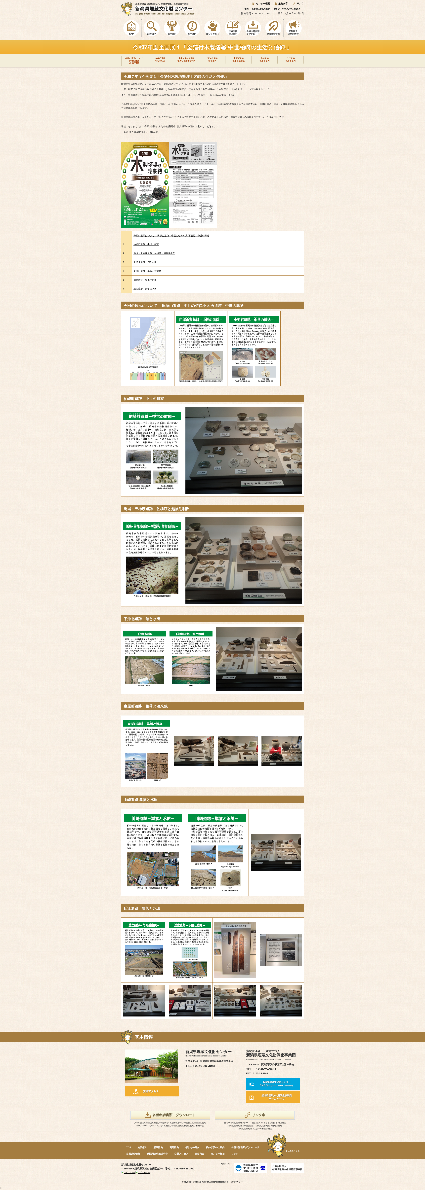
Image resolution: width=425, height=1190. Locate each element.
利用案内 (174, 1147)
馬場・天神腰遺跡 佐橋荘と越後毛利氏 (154, 253)
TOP (128, 1147)
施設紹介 (142, 1147)
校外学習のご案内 (215, 1147)
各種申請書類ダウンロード (245, 1147)
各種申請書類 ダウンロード (174, 1115)
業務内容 (283, 3)
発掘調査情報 (133, 1153)
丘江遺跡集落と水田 (291, 59)
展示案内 (158, 1147)
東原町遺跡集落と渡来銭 (239, 59)
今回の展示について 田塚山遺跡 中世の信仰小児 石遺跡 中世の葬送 (171, 235)
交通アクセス (151, 1091)
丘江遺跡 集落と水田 (145, 288)
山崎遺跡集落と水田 (265, 59)
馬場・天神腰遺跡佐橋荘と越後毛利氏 (186, 59)
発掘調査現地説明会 (157, 1153)
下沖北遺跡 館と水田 (145, 262)
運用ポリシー (237, 1182)
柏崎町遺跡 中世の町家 (146, 244)
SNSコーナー (277, 1084)
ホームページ (276, 1097)
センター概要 (263, 3)
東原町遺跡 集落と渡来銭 (147, 271)
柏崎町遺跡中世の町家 (160, 59)
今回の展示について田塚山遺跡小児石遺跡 (134, 60)
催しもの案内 (192, 1147)
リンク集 (258, 1115)
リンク (300, 3)
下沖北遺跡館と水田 (212, 59)
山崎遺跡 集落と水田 (145, 280)
